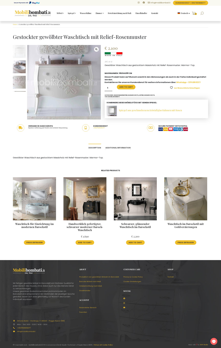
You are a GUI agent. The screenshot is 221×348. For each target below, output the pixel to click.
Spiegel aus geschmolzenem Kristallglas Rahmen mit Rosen (150, 110)
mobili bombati (114, 97)
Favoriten (83, 312)
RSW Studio (204, 345)
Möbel (59, 13)
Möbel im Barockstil (147, 95)
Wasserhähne (85, 13)
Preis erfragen (34, 242)
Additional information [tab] (118, 147)
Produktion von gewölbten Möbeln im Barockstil (99, 277)
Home (15, 24)
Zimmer (99, 13)
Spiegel (71, 13)
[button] (182, 13)
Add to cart (126, 87)
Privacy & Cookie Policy (133, 277)
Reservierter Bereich (87, 307)
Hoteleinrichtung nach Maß (119, 13)
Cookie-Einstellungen (132, 281)
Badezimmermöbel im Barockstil (126, 95)
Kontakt (154, 13)
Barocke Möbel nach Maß (90, 281)
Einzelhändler (141, 13)
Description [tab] (95, 147)
